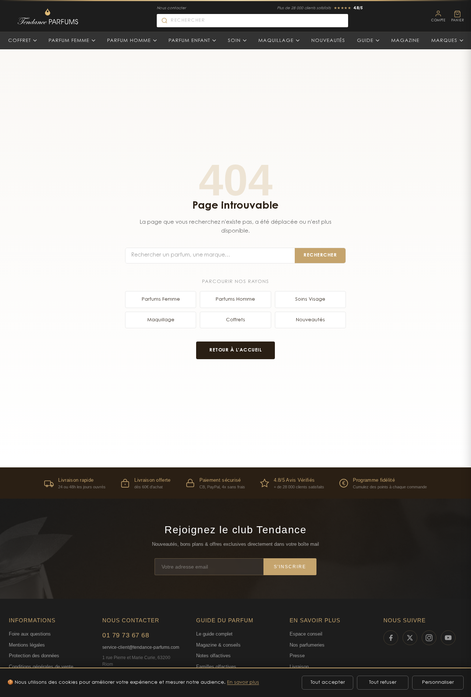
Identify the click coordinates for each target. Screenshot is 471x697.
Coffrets (235, 320)
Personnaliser (438, 682)
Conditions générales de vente (41, 666)
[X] (410, 637)
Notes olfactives (213, 655)
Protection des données (34, 655)
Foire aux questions (30, 634)
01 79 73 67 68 (125, 635)
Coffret (19, 40)
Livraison (299, 666)
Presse (297, 655)
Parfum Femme (69, 40)
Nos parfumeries (307, 645)
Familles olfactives (216, 666)
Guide (365, 40)
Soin (234, 40)
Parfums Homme (235, 299)
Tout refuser (382, 682)
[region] (235, 483)
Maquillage (276, 40)
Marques (444, 40)
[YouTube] (448, 637)
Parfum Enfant (189, 40)
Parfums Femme (161, 299)
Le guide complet (214, 634)
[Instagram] (429, 637)
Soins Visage (310, 299)
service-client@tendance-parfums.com (140, 647)
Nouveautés (328, 40)
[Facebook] (390, 637)
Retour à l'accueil (235, 350)
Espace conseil (306, 634)
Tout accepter (328, 682)
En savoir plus (243, 682)
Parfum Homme (129, 40)
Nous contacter (171, 8)
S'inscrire (290, 566)
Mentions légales (27, 645)
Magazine (405, 40)
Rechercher (320, 255)
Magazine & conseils (218, 645)
